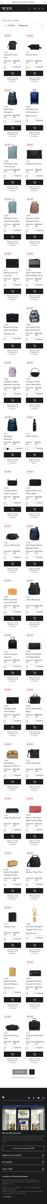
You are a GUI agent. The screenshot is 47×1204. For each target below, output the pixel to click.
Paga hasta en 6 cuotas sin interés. (23, 2)
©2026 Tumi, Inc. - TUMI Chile (12, 1188)
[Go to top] (32, 1072)
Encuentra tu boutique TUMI (23, 1148)
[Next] (45, 2)
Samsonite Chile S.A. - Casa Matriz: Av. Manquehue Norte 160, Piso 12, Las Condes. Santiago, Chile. (22, 1192)
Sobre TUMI (7, 1169)
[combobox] (23, 1196)
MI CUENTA (7, 1162)
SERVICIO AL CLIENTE (11, 1155)
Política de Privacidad (9, 1189)
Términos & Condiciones (32, 1188)
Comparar (17, 67)
